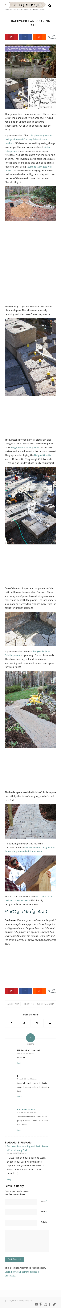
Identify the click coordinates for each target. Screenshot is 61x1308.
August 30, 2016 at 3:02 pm (17, 1153)
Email (44, 1211)
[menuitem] (48, 6)
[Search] (48, 6)
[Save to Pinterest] (11, 37)
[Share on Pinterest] (37, 1023)
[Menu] (54, 5)
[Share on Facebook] (25, 37)
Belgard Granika (42, 455)
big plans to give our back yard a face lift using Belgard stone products (28, 139)
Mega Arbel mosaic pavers (25, 447)
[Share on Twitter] (24, 1023)
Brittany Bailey (46, 1004)
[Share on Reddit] (39, 37)
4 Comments (28, 1004)
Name (44, 1201)
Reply (19, 1063)
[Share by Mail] (50, 1023)
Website (44, 1222)
